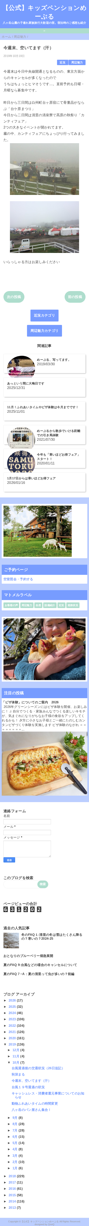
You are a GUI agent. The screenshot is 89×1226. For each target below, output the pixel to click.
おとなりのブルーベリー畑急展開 (28, 956)
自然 (38, 605)
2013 (13, 1207)
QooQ (51, 1224)
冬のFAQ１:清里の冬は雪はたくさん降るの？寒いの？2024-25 (51, 936)
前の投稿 (75, 297)
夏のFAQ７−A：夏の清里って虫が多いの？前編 (38, 974)
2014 (13, 1201)
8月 (16, 1124)
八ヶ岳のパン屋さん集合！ (31, 1110)
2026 (13, 1000)
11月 (16, 1056)
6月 (16, 1136)
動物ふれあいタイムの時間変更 (35, 1103)
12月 (16, 1050)
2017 (13, 1182)
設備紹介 (49, 605)
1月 (16, 1168)
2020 (13, 1038)
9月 (16, 1117)
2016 (13, 1188)
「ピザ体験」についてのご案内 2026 (30, 702)
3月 (16, 1155)
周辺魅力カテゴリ (44, 330)
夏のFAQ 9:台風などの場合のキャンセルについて (40, 965)
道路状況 (73, 605)
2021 (13, 1032)
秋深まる (18, 1074)
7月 (16, 1130)
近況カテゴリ (44, 315)
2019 (13, 1044)
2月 (16, 1162)
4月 (16, 1149)
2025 (13, 1006)
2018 (13, 1176)
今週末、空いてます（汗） (31, 1080)
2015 (13, 1195)
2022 (13, 1025)
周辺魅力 (77, 62)
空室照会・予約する (18, 579)
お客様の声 (11, 605)
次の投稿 (14, 297)
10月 (16, 1062)
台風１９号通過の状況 (28, 1087)
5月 (16, 1143)
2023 (13, 1019)
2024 (13, 1013)
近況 (62, 62)
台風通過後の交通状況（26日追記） (38, 1068)
